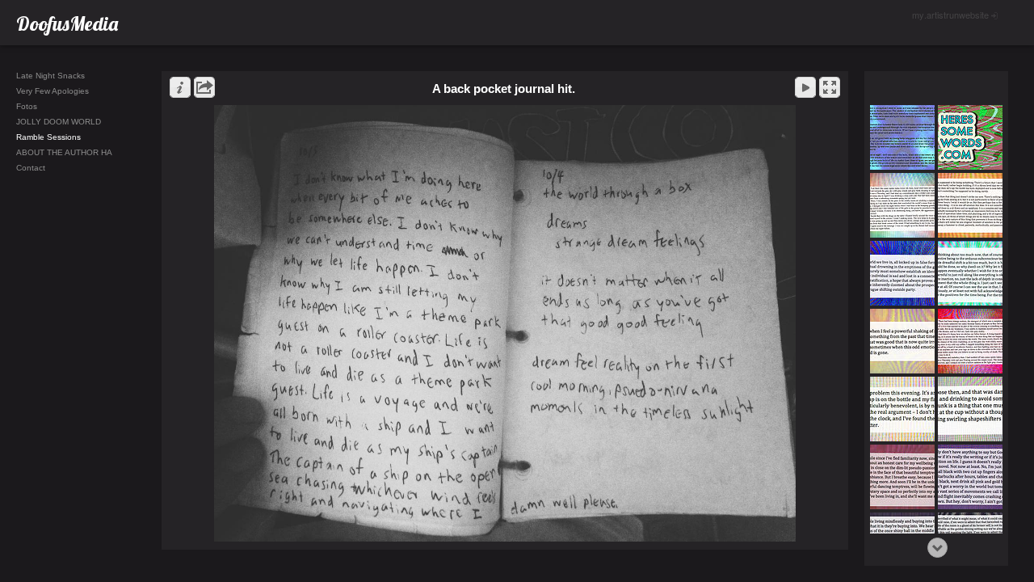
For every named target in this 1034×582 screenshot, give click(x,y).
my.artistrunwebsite (950, 14)
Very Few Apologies (52, 90)
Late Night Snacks (50, 75)
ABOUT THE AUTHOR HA (64, 152)
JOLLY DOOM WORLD (58, 121)
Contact (30, 167)
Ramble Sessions (48, 137)
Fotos (26, 106)
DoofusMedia (67, 23)
